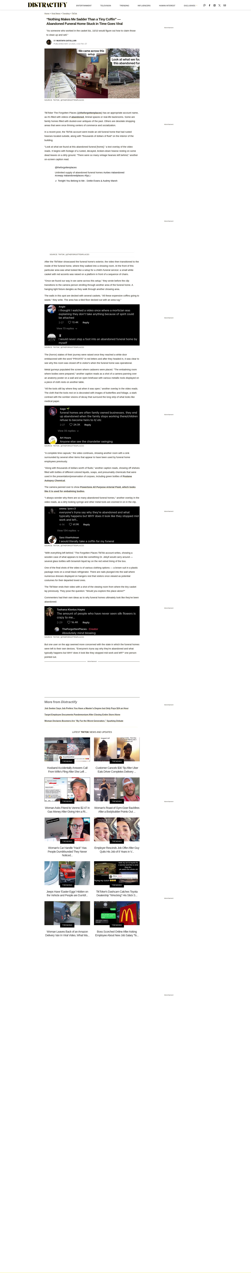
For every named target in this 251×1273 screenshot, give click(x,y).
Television (105, 6)
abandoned (77, 117)
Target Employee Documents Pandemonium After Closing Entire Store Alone (82, 714)
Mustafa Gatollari (66, 41)
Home (46, 13)
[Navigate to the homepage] (48, 5)
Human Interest (167, 6)
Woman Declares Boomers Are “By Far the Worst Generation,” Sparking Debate (83, 721)
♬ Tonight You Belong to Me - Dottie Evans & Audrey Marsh (86, 180)
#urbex (107, 172)
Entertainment (84, 6)
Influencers (144, 6)
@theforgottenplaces (89, 113)
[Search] (204, 5)
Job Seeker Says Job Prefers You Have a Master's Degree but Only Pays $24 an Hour (86, 708)
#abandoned (117, 172)
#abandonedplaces (74, 175)
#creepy (59, 175)
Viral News (56, 13)
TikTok (74, 13)
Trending (124, 6)
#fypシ (87, 175)
